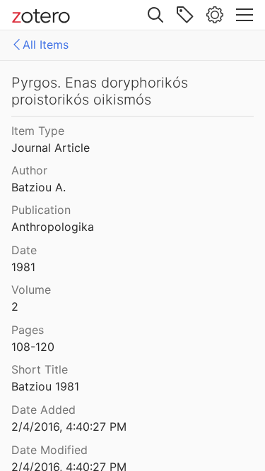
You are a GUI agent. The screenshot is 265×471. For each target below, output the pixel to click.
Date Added (43, 410)
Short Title (39, 369)
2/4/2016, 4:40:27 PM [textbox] (68, 426)
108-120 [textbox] (32, 347)
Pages (27, 330)
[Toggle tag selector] (185, 15)
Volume (31, 289)
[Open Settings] (215, 15)
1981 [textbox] (23, 267)
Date (24, 250)
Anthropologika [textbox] (52, 227)
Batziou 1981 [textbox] (45, 386)
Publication (41, 210)
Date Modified (49, 450)
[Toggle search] (155, 15)
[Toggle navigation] (244, 15)
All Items (46, 44)
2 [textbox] (14, 306)
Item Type (37, 131)
